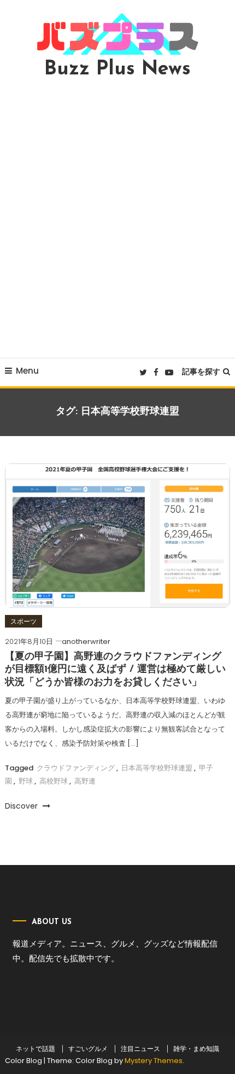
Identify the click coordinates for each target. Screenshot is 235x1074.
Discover (22, 805)
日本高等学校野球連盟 (156, 768)
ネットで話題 (35, 1049)
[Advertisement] (117, 218)
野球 (26, 781)
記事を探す (201, 371)
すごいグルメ (88, 1049)
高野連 (85, 781)
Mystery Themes (154, 1060)
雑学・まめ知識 (196, 1049)
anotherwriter (86, 641)
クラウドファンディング (76, 768)
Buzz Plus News (117, 69)
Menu (27, 370)
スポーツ (23, 621)
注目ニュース (140, 1049)
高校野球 (53, 781)
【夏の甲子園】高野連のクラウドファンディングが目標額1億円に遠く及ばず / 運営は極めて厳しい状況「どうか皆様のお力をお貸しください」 (115, 670)
